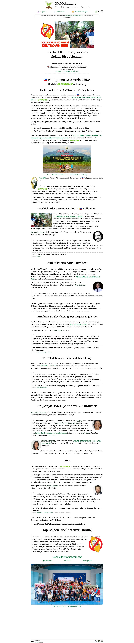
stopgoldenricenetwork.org (67, 557)
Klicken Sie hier (77, 15)
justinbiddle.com (48, 512)
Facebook (68, 561)
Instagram (87, 561)
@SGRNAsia (47, 561)
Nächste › (41, 642)
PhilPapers (39, 512)
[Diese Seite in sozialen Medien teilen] (99, 641)
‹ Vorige (36, 642)
